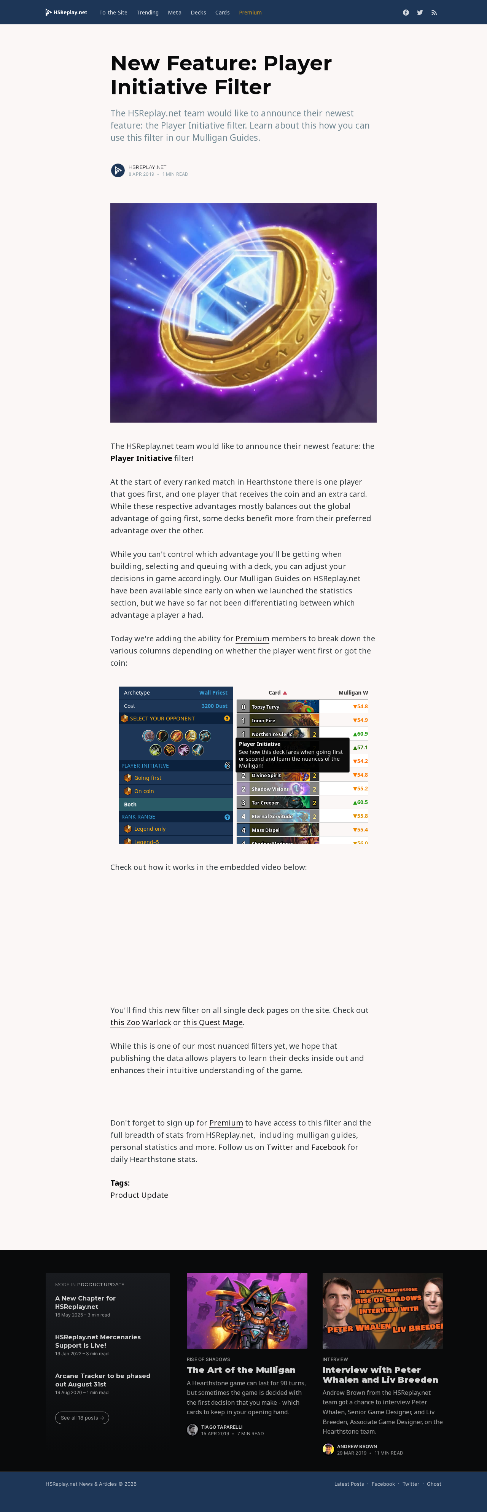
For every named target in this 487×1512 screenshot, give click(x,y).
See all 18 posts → (82, 1418)
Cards (222, 12)
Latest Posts (349, 1484)
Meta (174, 12)
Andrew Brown (357, 1446)
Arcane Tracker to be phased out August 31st (103, 1380)
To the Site (113, 12)
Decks (198, 12)
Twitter (279, 1147)
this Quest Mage (213, 1022)
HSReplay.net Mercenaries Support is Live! (98, 1341)
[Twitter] (420, 12)
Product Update (139, 1195)
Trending (148, 12)
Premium (250, 12)
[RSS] (434, 12)
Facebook (328, 1147)
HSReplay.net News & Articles (81, 1484)
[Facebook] (406, 12)
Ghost (434, 1484)
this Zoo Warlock (140, 1022)
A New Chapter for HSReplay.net (85, 1302)
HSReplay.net (147, 167)
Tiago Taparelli (221, 1427)
